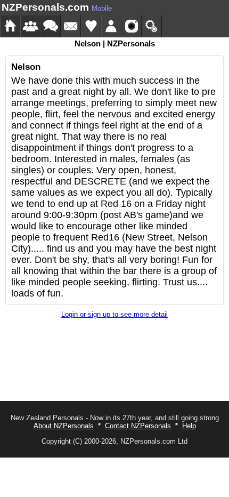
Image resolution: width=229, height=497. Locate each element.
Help (189, 426)
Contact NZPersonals (138, 426)
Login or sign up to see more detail (114, 314)
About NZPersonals (64, 426)
